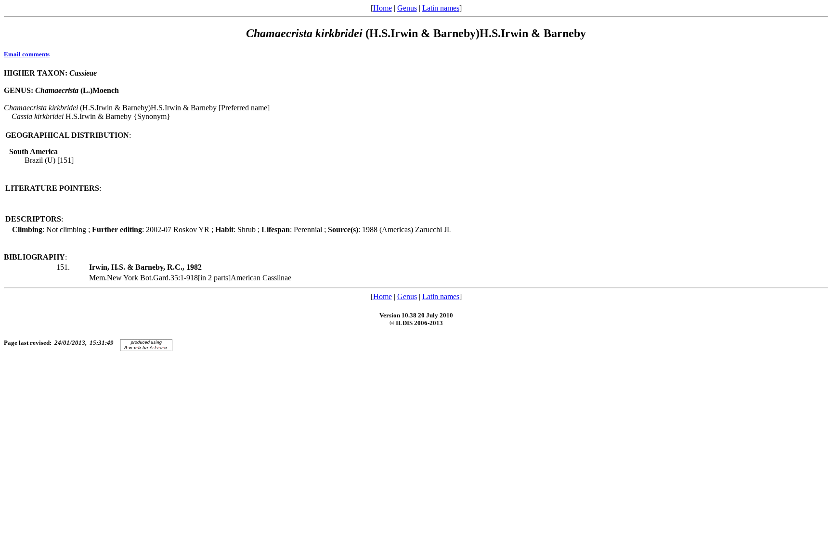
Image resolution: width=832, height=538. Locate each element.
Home (382, 8)
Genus (407, 8)
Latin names (440, 8)
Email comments (27, 54)
